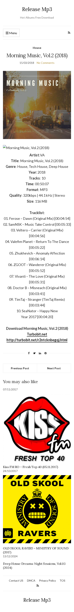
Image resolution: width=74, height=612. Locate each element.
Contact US (16, 580)
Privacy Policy (47, 580)
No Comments (45, 62)
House (37, 47)
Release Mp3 (37, 9)
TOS (62, 580)
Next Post (54, 368)
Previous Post (20, 368)
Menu (12, 33)
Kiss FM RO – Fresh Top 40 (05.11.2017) (30, 467)
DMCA (31, 580)
